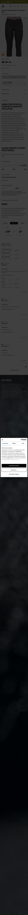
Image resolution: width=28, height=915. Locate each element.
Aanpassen (13, 469)
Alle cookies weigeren (14, 474)
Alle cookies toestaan (14, 465)
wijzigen (8, 459)
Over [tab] (23, 443)
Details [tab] (14, 443)
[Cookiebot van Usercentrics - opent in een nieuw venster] (21, 440)
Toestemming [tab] (5, 443)
